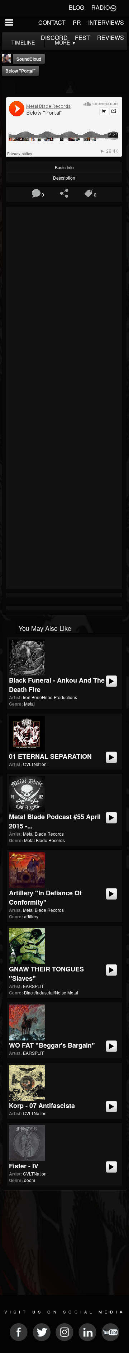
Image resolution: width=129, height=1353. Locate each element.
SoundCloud (28, 59)
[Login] (113, 7)
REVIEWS (110, 37)
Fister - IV (23, 1165)
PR (77, 22)
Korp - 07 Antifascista (42, 1105)
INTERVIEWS (106, 22)
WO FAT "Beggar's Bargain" (52, 1045)
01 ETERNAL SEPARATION (50, 756)
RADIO (100, 7)
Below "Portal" (20, 71)
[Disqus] (64, 304)
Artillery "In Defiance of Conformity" (45, 897)
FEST (82, 37)
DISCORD (54, 37)
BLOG (76, 7)
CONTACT (52, 22)
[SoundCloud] (8, 87)
